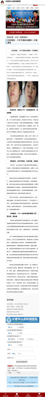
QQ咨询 (17, 396)
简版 (9, 372)
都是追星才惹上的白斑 (13, 312)
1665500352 (17, 382)
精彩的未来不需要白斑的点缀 (15, 309)
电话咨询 (5, 396)
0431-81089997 (31, 382)
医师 (18, 8)
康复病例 (23, 37)
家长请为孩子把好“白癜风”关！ (15, 314)
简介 (13, 8)
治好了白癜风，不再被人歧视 (15, 306)
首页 (9, 8)
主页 (16, 37)
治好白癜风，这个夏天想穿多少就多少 (17, 304)
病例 (27, 8)
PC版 (18, 372)
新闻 (32, 8)
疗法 (23, 8)
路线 (36, 8)
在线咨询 (28, 396)
